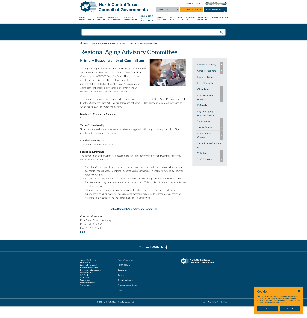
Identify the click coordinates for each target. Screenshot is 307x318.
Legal (120, 290)
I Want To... (163, 10)
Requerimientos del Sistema (127, 285)
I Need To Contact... (214, 10)
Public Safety (84, 278)
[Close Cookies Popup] (299, 291)
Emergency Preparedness (89, 267)
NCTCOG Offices (124, 265)
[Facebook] (166, 247)
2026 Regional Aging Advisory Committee (134, 208)
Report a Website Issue (126, 260)
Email (83, 231)
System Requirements (125, 280)
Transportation (85, 285)
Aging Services (85, 262)
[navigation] (153, 18)
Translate (223, 5)
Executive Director (86, 272)
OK (267, 309)
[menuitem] (87, 18)
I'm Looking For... (190, 10)
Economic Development (88, 265)
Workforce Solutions (87, 283)
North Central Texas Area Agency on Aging (108, 43)
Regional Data (85, 280)
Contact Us (199, 3)
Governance (122, 270)
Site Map (224, 302)
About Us (189, 3)
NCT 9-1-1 (84, 275)
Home (85, 43)
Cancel (290, 309)
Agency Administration (88, 260)
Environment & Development (90, 270)
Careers (121, 275)
